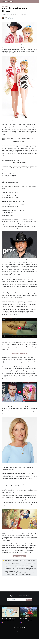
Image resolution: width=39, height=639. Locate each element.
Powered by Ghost (19, 631)
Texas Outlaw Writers (18, 627)
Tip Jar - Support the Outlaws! (19, 556)
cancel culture (5, 6)
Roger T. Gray (7, 17)
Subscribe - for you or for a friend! (19, 353)
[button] (36, 1)
